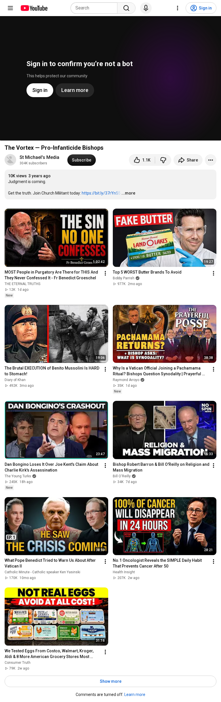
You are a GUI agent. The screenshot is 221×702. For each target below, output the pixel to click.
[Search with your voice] (146, 8)
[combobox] (95, 8)
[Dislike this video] (163, 160)
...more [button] (128, 193)
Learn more (134, 694)
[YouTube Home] (34, 8)
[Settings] (177, 8)
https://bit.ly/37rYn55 (101, 193)
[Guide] (10, 8)
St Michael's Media (40, 157)
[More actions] (210, 160)
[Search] (126, 8)
